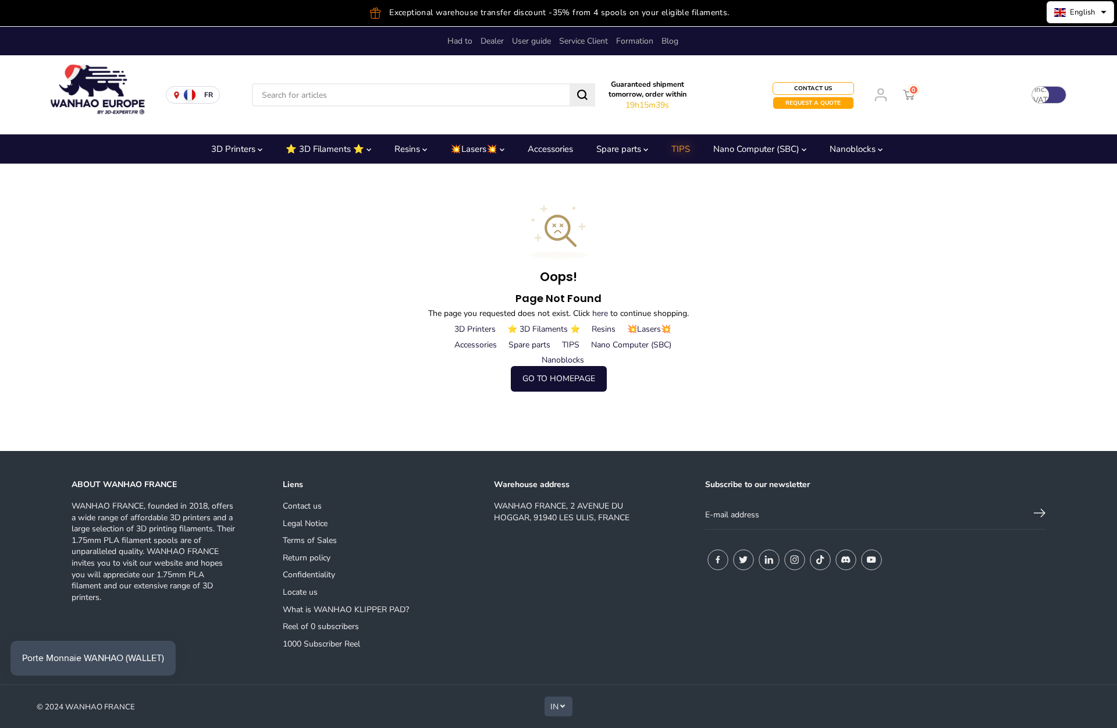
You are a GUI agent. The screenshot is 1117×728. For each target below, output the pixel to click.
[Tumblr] (846, 560)
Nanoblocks (854, 149)
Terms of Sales (310, 540)
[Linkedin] (769, 560)
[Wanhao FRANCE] (93, 94)
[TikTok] (820, 560)
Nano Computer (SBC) (757, 149)
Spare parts (619, 149)
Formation (634, 41)
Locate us (300, 592)
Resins (408, 149)
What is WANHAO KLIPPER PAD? (346, 609)
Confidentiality (309, 574)
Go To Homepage (558, 378)
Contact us (302, 506)
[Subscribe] (1039, 515)
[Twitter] (743, 560)
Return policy (306, 557)
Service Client (583, 41)
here (600, 313)
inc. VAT (1040, 95)
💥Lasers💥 (475, 149)
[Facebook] (718, 560)
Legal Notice (305, 523)
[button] (1080, 12)
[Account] (881, 95)
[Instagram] (794, 560)
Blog (669, 41)
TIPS (680, 149)
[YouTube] (871, 560)
